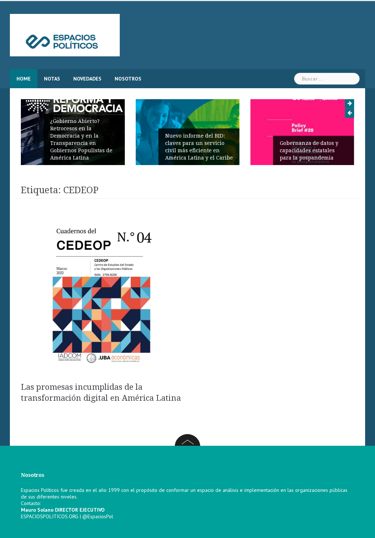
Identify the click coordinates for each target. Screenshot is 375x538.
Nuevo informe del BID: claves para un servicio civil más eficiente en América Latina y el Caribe (199, 147)
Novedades (87, 78)
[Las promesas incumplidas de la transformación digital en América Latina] (101, 295)
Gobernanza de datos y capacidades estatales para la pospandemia (309, 150)
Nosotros (128, 78)
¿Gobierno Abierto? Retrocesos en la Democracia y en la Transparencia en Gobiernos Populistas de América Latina (81, 139)
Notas (52, 78)
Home (23, 78)
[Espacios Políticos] (65, 34)
